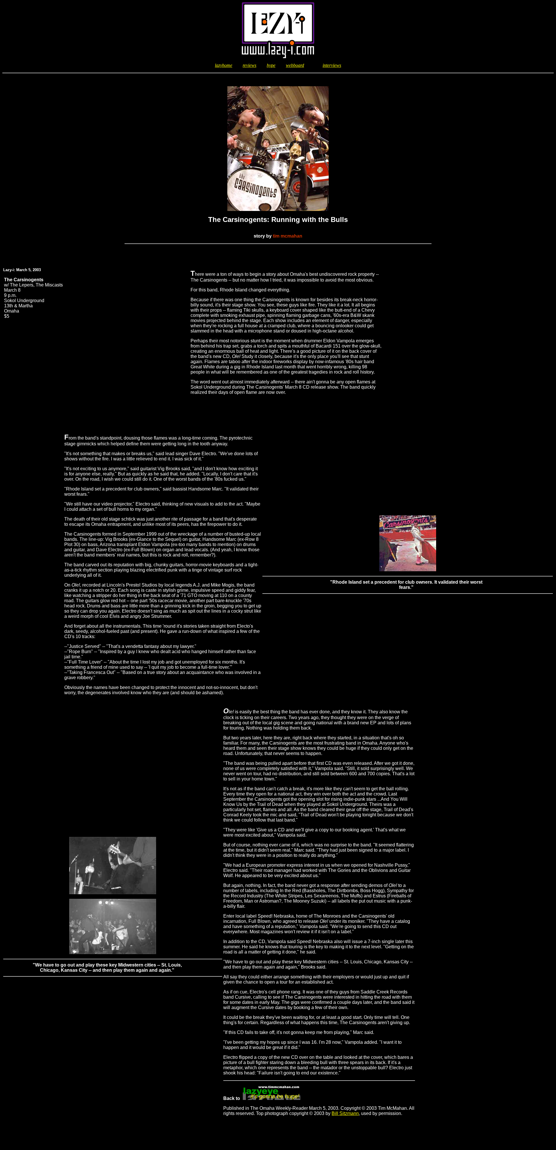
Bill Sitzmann (345, 1113)
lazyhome (223, 65)
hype (271, 65)
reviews (249, 65)
